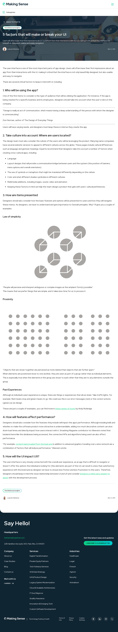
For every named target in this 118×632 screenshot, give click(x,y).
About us (8, 556)
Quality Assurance (37, 598)
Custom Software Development (43, 609)
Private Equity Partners (39, 561)
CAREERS (7, 583)
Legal (72, 561)
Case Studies (9, 561)
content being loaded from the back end (34, 444)
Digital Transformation (39, 556)
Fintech (73, 566)
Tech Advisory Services (39, 566)
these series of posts (65, 408)
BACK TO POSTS (13, 22)
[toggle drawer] (112, 4)
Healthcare (74, 556)
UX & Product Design (38, 577)
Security (73, 577)
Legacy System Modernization (42, 582)
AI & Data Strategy (37, 572)
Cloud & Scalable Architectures (42, 588)
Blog (6, 566)
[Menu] (3, 12)
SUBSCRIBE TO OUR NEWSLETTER (98, 543)
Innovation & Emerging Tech (41, 604)
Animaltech (74, 582)
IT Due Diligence (36, 593)
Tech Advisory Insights (12, 28)
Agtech (73, 572)
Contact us (8, 572)
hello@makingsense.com (14, 537)
